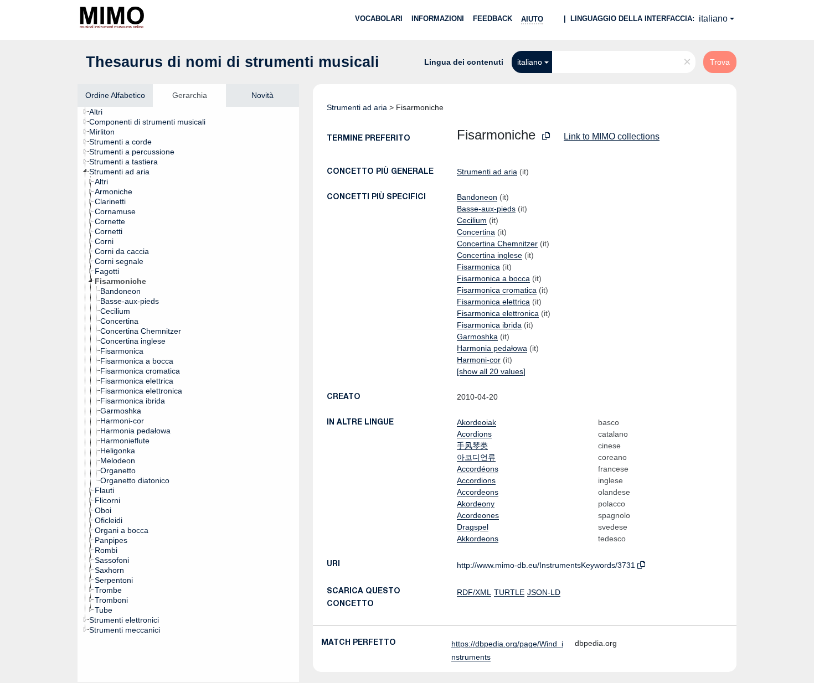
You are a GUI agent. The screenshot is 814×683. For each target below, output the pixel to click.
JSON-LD (543, 592)
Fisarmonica (478, 266)
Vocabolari (379, 18)
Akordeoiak (476, 422)
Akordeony (475, 503)
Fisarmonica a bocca (493, 278)
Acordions (474, 434)
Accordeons (477, 492)
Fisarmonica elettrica (493, 301)
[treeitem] (100, 112)
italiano (713, 18)
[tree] (188, 394)
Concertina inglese (489, 255)
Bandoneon (477, 197)
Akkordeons (477, 538)
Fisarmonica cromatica (497, 290)
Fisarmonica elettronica (498, 313)
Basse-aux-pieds (486, 208)
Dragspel (472, 526)
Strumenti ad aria (357, 107)
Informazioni (437, 18)
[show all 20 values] (491, 371)
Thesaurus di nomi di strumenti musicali (232, 62)
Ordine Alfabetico (115, 95)
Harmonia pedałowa (492, 348)
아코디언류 (476, 457)
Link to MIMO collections (612, 136)
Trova (720, 62)
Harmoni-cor (479, 359)
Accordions (476, 480)
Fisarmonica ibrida (489, 324)
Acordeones (478, 515)
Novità (262, 95)
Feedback (492, 18)
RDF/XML (474, 592)
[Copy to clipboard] (546, 136)
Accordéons (477, 468)
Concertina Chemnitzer (497, 243)
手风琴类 (472, 445)
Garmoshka (477, 336)
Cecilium (472, 220)
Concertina (476, 231)
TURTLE (509, 592)
